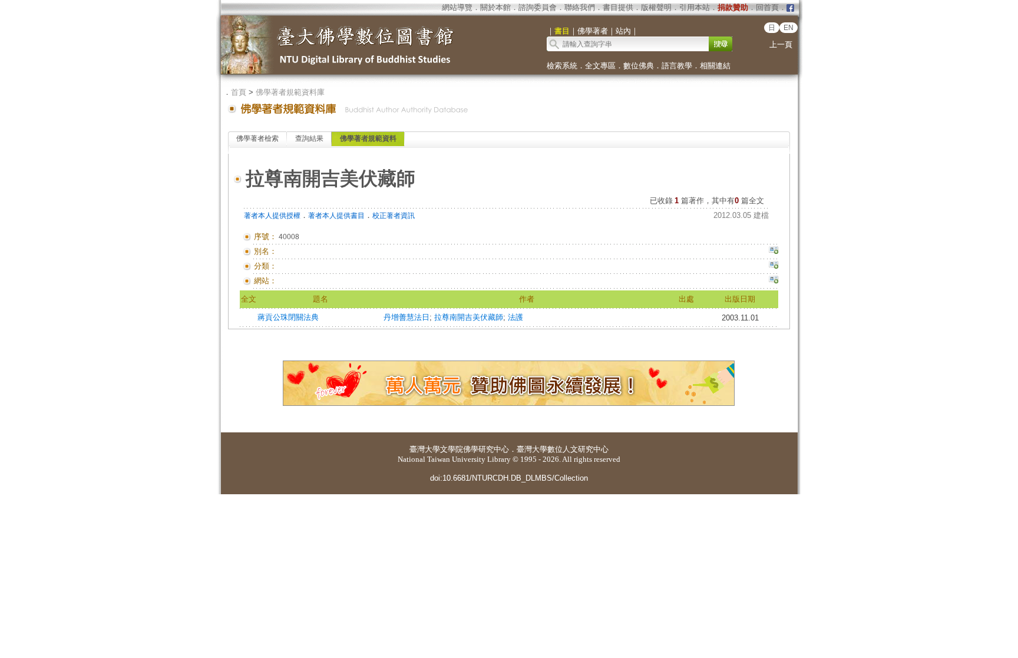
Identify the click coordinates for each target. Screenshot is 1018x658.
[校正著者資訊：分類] (773, 266)
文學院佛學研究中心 (474, 449)
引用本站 (694, 7)
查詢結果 (309, 138)
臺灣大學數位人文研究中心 (563, 449)
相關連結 (715, 65)
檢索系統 (562, 65)
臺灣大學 (424, 449)
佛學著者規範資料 (368, 138)
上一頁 (780, 44)
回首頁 (767, 7)
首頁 (238, 92)
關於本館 (495, 7)
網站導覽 (457, 7)
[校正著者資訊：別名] (773, 251)
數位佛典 (638, 65)
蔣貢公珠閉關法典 (288, 317)
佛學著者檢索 (257, 138)
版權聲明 (656, 7)
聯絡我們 (579, 7)
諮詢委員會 (537, 7)
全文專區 (600, 65)
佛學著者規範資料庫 (290, 92)
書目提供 (618, 7)
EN (789, 28)
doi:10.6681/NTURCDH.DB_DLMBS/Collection (509, 478)
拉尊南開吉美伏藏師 (468, 317)
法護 (515, 317)
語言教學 (677, 65)
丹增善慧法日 (406, 317)
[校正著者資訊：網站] (773, 281)
